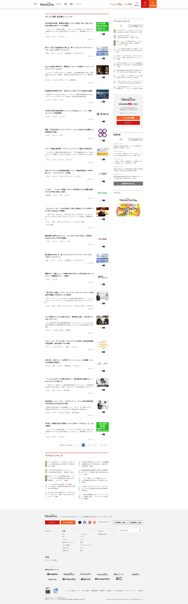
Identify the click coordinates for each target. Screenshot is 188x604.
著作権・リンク (75, 590)
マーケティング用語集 (51, 560)
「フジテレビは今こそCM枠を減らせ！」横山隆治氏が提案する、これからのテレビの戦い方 (69, 380)
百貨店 (67, 347)
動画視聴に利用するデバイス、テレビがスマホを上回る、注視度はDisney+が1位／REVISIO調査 (68, 236)
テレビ (48, 36)
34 (104, 445)
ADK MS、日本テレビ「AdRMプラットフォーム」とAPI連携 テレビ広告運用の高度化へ (69, 361)
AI (66, 80)
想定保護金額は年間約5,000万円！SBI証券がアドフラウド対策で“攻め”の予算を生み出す (94, 472)
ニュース (58, 4)
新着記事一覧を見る (128, 183)
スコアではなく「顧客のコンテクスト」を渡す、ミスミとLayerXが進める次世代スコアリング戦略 (128, 154)
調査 (81, 542)
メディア (48, 100)
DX (63, 534)
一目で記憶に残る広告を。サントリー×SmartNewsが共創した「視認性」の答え (61, 471)
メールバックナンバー (129, 113)
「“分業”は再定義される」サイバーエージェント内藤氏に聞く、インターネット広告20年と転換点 (94, 496)
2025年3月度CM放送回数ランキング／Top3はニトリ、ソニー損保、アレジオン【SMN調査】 (69, 111)
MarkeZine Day (102, 534)
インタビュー (83, 534)
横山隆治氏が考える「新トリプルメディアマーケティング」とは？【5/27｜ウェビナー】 (68, 255)
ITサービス (90, 306)
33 (101, 445)
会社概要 (109, 590)
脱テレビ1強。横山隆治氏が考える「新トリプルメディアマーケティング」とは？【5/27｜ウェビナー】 (69, 48)
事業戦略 (68, 330)
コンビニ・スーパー (57, 347)
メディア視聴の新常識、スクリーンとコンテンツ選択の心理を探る (68, 148)
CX (63, 537)
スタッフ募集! (85, 590)
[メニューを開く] (35, 4)
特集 (71, 4)
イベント (78, 4)
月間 (135, 26)
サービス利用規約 (118, 590)
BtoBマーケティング (68, 542)
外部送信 (140, 590)
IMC (61, 195)
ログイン (129, 123)
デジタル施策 (66, 545)
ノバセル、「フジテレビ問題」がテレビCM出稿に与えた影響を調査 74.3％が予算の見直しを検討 (69, 190)
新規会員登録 (129, 118)
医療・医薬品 (75, 412)
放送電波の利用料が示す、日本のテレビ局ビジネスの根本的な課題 (68, 91)
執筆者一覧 (66, 550)
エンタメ (61, 159)
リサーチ (54, 116)
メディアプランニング (86, 545)
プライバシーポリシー (130, 590)
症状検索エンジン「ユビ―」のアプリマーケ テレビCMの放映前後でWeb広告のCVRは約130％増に (69, 402)
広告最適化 (68, 53)
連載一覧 (65, 548)
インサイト (61, 36)
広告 (53, 366)
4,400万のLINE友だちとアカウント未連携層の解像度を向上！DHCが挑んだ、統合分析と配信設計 (95, 464)
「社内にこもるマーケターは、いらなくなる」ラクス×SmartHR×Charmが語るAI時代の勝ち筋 (94, 488)
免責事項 (102, 590)
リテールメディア (78, 53)
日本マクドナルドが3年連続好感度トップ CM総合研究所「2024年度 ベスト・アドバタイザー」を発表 (69, 171)
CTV (61, 135)
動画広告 (48, 195)
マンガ (82, 537)
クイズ (82, 539)
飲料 (53, 222)
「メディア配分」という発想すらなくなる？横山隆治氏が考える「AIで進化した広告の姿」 (94, 480)
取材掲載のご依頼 (135, 522)
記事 (65, 4)
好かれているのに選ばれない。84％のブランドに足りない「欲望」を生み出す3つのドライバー (61, 494)
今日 (121, 26)
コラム (54, 36)
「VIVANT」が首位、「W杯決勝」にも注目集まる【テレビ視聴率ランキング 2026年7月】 (128, 162)
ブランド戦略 (49, 225)
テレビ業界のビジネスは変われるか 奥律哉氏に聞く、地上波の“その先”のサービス (69, 318)
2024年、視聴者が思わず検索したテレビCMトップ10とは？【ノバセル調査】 (69, 424)
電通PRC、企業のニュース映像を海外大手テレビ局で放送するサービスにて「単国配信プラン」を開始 (69, 274)
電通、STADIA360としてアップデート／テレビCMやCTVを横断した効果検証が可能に (69, 130)
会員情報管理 (94, 590)
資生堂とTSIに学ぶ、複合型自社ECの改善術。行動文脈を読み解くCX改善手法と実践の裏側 (128, 169)
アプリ (54, 412)
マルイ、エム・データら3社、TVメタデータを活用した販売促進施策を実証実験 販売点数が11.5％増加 (69, 342)
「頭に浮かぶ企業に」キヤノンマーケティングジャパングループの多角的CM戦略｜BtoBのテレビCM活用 (69, 293)
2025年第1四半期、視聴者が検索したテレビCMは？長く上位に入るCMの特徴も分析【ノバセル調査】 (69, 24)
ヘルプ (67, 590)
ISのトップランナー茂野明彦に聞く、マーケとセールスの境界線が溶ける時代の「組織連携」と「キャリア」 (61, 478)
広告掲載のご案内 (119, 522)
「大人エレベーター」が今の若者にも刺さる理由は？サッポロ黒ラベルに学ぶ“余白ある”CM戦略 (69, 209)
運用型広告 (68, 366)
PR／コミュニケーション (66, 176)
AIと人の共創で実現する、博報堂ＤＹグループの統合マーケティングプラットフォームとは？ (69, 67)
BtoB (53, 306)
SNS (47, 53)
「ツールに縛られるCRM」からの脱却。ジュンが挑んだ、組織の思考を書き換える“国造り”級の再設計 (61, 486)
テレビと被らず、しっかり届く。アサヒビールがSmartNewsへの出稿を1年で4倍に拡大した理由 (61, 464)
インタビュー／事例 (57, 80)
